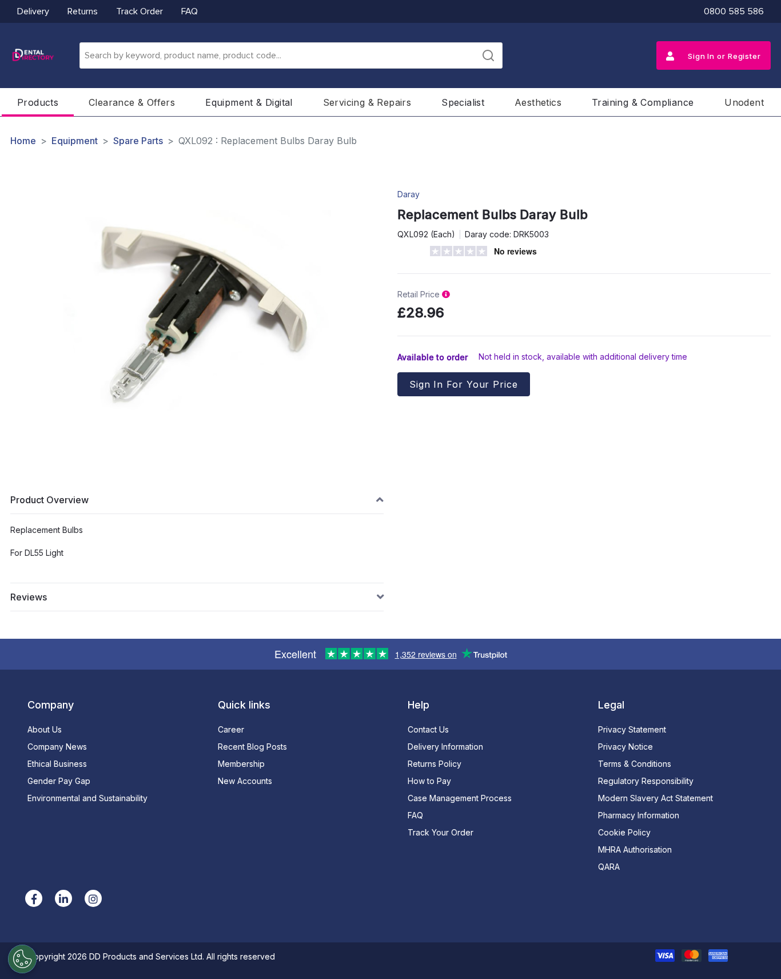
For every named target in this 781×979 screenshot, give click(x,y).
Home (23, 140)
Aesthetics (538, 102)
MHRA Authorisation (635, 849)
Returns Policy (434, 764)
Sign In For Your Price (463, 384)
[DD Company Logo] (32, 55)
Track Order (139, 11)
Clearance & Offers (132, 102)
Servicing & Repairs (367, 102)
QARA (609, 866)
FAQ (189, 11)
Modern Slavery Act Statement (655, 798)
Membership (241, 764)
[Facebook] (33, 898)
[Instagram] (93, 898)
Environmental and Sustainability (87, 798)
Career (231, 729)
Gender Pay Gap (58, 781)
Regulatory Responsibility (646, 781)
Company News (57, 746)
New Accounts (245, 781)
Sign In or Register (723, 56)
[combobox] (291, 55)
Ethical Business (57, 764)
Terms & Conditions (634, 764)
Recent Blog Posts (252, 746)
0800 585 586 (734, 11)
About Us (44, 729)
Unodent (744, 102)
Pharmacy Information (638, 815)
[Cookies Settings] (22, 959)
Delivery (33, 11)
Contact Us (428, 729)
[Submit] (488, 55)
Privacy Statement (632, 729)
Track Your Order (440, 832)
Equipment (74, 140)
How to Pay (429, 781)
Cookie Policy (624, 832)
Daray (408, 194)
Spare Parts (138, 140)
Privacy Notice (625, 746)
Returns (82, 11)
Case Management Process (460, 798)
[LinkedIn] (63, 898)
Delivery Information (445, 746)
